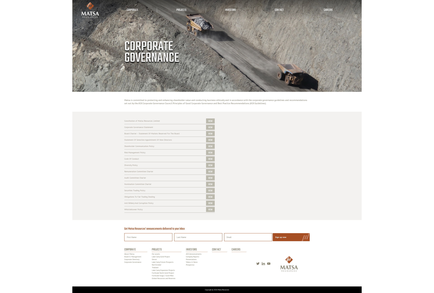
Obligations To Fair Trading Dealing (139, 197)
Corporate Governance (132, 262)
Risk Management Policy (134, 153)
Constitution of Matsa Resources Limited (142, 121)
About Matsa (129, 254)
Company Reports (192, 257)
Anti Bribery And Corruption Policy (138, 203)
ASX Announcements (194, 254)
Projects (181, 10)
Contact (279, 10)
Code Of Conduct (131, 159)
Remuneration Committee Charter (138, 171)
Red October (156, 265)
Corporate (132, 10)
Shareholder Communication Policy (139, 146)
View (210, 121)
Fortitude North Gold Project (163, 273)
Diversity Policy (131, 165)
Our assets (156, 254)
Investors (230, 10)
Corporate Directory (131, 259)
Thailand (155, 267)
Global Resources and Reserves (163, 278)
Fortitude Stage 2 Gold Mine (162, 275)
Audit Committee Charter (135, 178)
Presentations (191, 259)
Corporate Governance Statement (138, 127)
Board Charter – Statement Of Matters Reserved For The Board (151, 134)
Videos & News (192, 262)
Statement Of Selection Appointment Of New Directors (148, 140)
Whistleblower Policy (133, 209)
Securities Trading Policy (134, 190)
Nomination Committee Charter (137, 184)
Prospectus (190, 265)
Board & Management (132, 257)
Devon (154, 259)
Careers (328, 10)
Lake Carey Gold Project (161, 257)
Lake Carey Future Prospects (162, 262)
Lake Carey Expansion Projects (163, 270)
